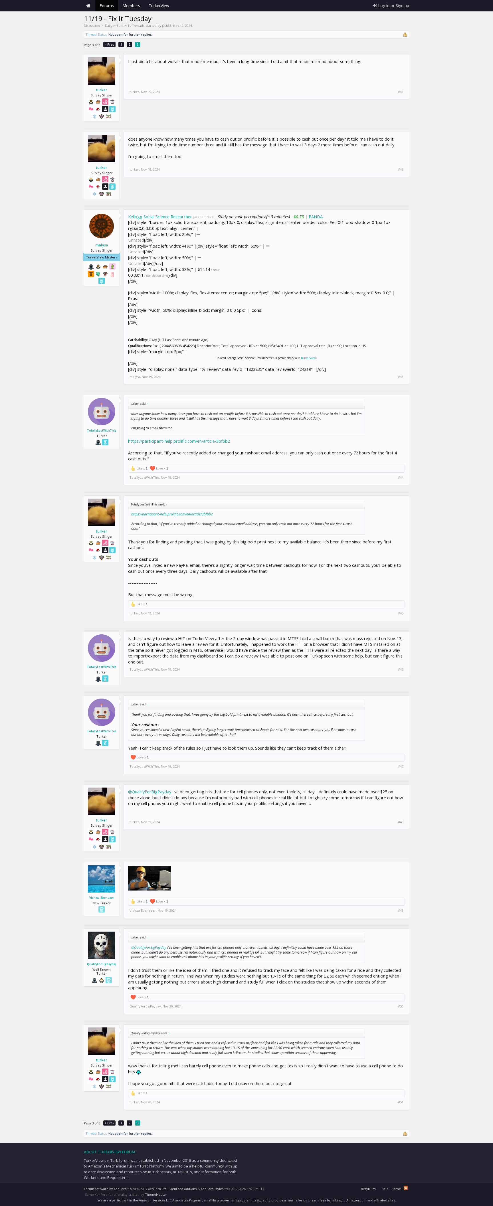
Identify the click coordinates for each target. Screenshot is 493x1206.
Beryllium (368, 1189)
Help (385, 1189)
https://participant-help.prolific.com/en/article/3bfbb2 (179, 441)
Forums (107, 5)
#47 (400, 766)
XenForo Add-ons (183, 1189)
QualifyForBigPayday (101, 964)
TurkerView (308, 358)
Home (88, 5)
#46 (400, 669)
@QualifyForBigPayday (149, 791)
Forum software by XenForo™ (125, 1189)
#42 (400, 169)
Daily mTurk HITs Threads (124, 25)
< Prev (109, 44)
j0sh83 (166, 25)
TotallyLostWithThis (101, 430)
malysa (101, 245)
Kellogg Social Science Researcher (160, 216)
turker (101, 90)
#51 (400, 1102)
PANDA (316, 216)
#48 (400, 822)
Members (131, 5)
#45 (400, 613)
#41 (400, 92)
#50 (400, 1006)
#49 (400, 910)
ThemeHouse (155, 1194)
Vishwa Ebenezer (101, 898)
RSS (406, 1188)
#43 (400, 377)
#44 (400, 477)
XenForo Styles (212, 1189)
